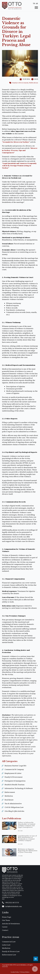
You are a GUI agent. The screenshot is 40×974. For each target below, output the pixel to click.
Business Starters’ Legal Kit (15, 766)
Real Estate (9, 800)
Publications (33, 83)
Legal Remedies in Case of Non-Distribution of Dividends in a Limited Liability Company (27, 838)
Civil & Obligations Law (14, 807)
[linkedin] (35, 959)
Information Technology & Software (19, 788)
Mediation (9, 796)
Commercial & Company (14, 769)
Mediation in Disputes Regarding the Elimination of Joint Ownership (27, 850)
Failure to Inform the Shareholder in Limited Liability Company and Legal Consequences (26, 825)
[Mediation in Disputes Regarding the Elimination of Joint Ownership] (9, 853)
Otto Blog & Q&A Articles (14, 811)
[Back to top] (35, 969)
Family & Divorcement (20, 83)
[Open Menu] (36, 7)
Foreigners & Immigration (15, 781)
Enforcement (10, 792)
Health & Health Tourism (14, 784)
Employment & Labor (13, 773)
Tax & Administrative (13, 803)
